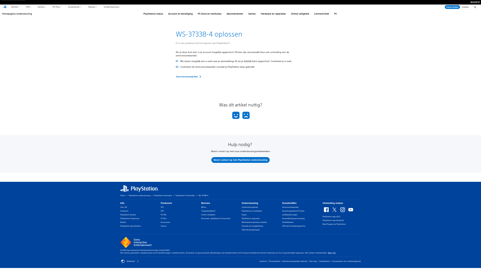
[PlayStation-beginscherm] (5, 7)
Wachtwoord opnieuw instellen (254, 222)
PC (335, 13)
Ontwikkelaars (288, 222)
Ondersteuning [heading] (250, 203)
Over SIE (123, 207)
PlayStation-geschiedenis (130, 226)
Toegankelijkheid (208, 211)
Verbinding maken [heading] (333, 203)
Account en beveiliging (180, 13)
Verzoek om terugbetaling (252, 226)
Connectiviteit (321, 13)
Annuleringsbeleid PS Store (293, 211)
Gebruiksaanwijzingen (251, 230)
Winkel (14, 7)
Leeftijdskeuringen (289, 215)
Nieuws (91, 7)
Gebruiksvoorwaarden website (294, 261)
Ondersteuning (111, 7)
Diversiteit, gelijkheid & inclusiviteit (215, 218)
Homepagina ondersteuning (17, 13)
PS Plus (56, 7)
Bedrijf (123, 222)
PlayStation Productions (130, 218)
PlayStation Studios (128, 215)
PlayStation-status (153, 13)
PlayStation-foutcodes (163, 195)
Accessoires (73, 7)
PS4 (162, 211)
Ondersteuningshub (250, 207)
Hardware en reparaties (273, 13)
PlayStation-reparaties (251, 218)
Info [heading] (122, 203)
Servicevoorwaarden (290, 207)
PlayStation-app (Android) (333, 220)
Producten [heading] (166, 203)
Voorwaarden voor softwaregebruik (346, 261)
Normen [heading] (205, 203)
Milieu (203, 207)
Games (40, 7)
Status (244, 215)
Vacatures (124, 211)
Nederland (131, 261)
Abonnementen (235, 13)
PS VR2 (163, 215)
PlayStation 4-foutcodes (185, 195)
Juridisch (263, 261)
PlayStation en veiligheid (252, 211)
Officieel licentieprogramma (293, 226)
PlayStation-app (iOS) (331, 216)
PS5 (28, 7)
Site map (313, 261)
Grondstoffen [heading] (289, 203)
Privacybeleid (274, 261)
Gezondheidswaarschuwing (293, 218)
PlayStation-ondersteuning (139, 195)
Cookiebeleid (324, 261)
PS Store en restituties (209, 13)
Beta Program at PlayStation (334, 224)
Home (122, 195)
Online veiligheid (300, 13)
